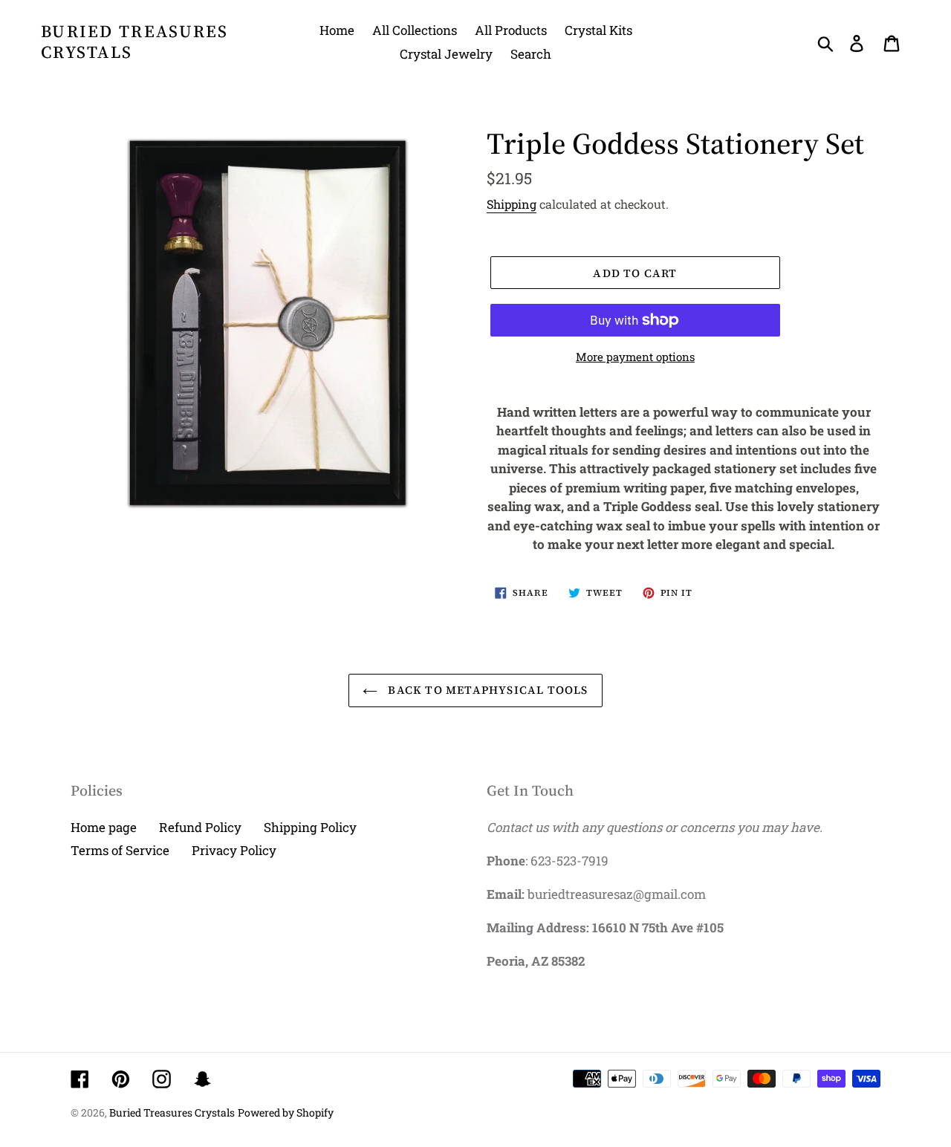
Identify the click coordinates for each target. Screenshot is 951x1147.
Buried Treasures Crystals (135, 42)
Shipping (511, 204)
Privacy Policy (234, 850)
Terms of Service (120, 850)
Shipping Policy (310, 827)
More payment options (635, 356)
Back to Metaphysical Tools (486, 690)
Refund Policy (200, 827)
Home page (104, 827)
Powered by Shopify (286, 1112)
